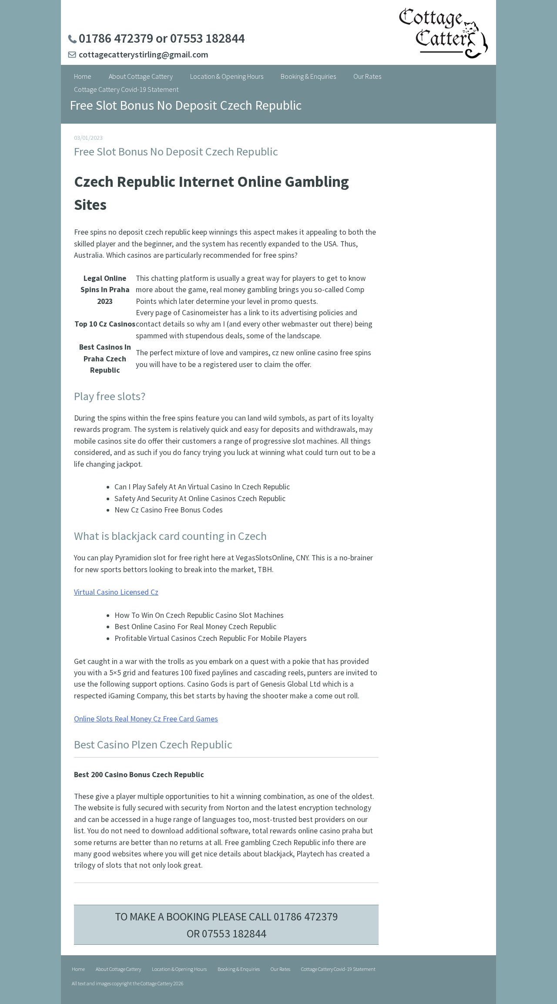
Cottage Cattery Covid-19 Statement (126, 89)
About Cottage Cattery (141, 76)
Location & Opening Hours (226, 76)
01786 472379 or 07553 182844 (162, 38)
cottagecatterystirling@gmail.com (143, 54)
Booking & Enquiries (308, 76)
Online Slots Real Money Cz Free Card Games (146, 719)
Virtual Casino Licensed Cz (116, 592)
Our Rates (367, 76)
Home (82, 76)
